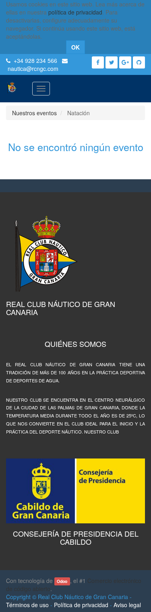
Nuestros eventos (34, 113)
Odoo (62, 581)
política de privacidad (75, 12)
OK (75, 47)
